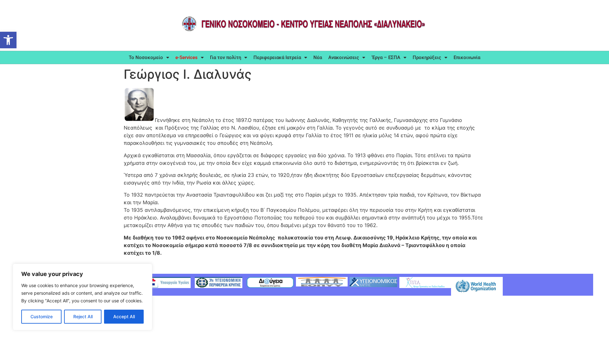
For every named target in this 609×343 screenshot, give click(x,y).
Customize (41, 316)
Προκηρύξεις (427, 57)
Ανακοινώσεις (343, 57)
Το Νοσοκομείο (146, 57)
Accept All (124, 316)
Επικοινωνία (467, 57)
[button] (8, 40)
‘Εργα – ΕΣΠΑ (385, 57)
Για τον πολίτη (225, 57)
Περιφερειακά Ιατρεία (277, 57)
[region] (82, 297)
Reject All (83, 316)
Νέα (317, 57)
